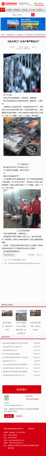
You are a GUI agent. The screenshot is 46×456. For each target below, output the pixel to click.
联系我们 (40, 10)
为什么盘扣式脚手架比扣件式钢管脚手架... (16, 364)
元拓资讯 (20, 35)
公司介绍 (24, 10)
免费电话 (19, 416)
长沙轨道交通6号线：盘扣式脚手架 (35, 326)
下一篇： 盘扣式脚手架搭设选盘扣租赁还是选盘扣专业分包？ (21, 263)
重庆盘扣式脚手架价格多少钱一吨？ (14, 375)
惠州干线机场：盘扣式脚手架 (7, 326)
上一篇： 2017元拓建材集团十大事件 (14, 260)
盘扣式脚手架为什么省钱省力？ (13, 347)
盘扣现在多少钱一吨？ (10, 361)
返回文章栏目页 (9, 255)
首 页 (2, 10)
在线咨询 (9, 416)
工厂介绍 (32, 10)
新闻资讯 (17, 10)
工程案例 (9, 10)
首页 (2, 35)
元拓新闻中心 (11, 35)
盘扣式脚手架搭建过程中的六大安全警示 (15, 343)
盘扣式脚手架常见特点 (10, 350)
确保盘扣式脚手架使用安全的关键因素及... (16, 372)
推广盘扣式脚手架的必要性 (11, 354)
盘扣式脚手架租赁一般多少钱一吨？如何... (16, 368)
